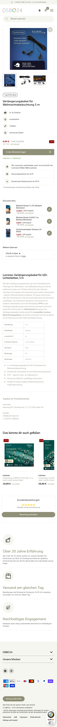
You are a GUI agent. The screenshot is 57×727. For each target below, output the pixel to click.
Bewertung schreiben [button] (28, 514)
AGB (15, 717)
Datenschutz (7, 717)
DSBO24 (7, 652)
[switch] (50, 722)
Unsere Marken (11, 659)
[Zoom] (50, 29)
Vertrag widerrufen (14, 699)
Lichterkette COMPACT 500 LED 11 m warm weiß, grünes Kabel (18, 479)
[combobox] (28, 19)
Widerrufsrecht (35, 717)
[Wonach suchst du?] (7, 19)
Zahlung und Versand (10, 720)
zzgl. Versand (15, 144)
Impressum (23, 717)
